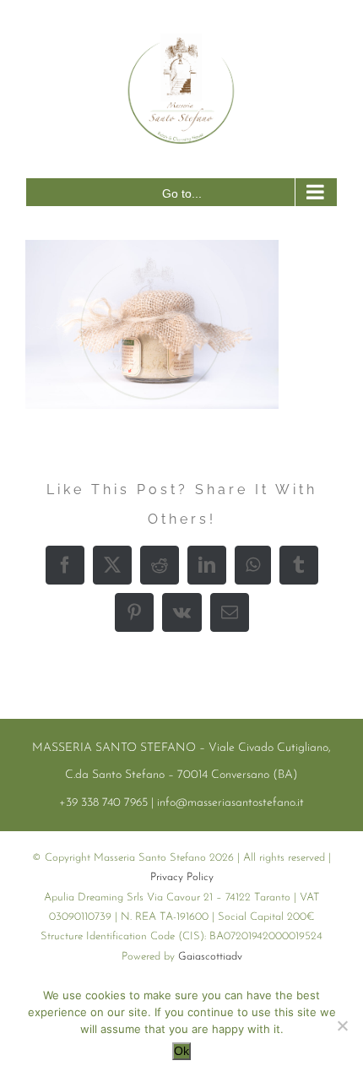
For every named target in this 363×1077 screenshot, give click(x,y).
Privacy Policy (182, 877)
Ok (181, 1051)
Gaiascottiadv (210, 956)
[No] (341, 1025)
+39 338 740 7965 (103, 803)
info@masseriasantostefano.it (230, 803)
